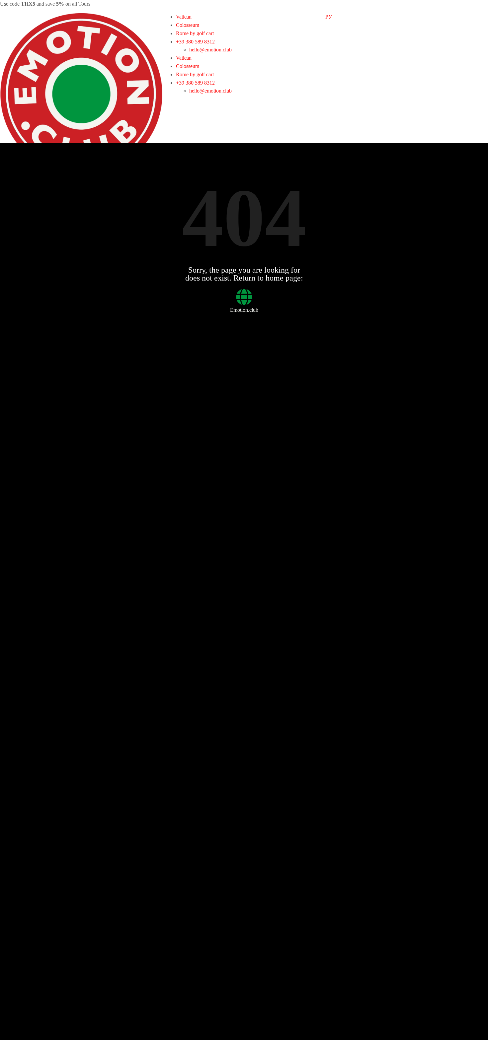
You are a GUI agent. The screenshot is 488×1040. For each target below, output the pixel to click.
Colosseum (187, 25)
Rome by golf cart (195, 33)
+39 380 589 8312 (195, 41)
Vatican (184, 17)
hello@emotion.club (210, 49)
